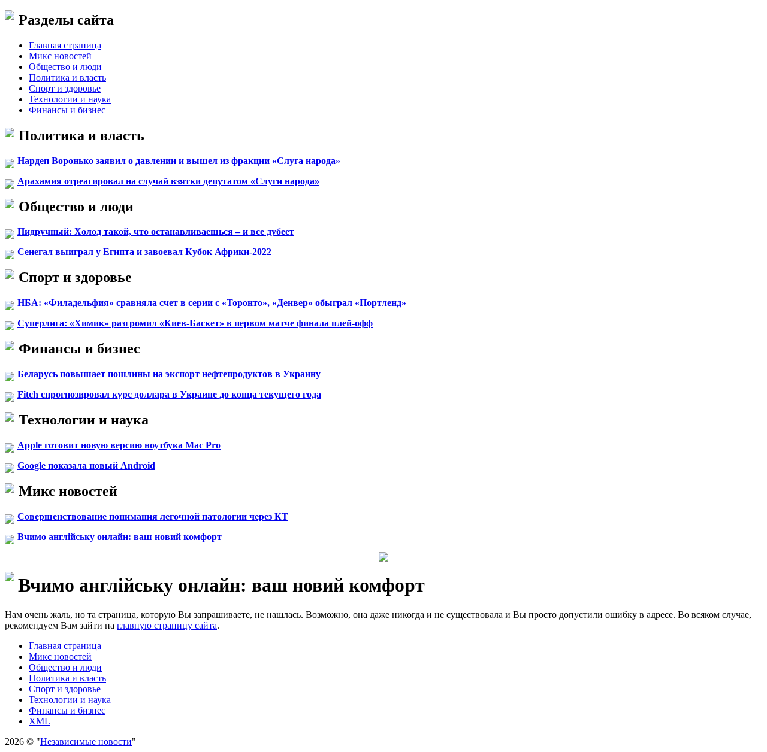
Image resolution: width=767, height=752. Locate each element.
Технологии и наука (70, 99)
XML (39, 721)
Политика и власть (67, 77)
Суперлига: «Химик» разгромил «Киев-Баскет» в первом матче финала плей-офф (195, 323)
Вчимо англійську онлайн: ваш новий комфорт (119, 537)
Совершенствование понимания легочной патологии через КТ (152, 516)
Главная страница (65, 45)
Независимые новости (86, 741)
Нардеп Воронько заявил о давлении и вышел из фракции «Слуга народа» (178, 161)
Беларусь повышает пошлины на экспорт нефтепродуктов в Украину (169, 374)
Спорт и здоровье (65, 88)
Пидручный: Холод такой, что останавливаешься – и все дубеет (155, 231)
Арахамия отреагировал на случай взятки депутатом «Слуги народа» (168, 181)
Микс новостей (60, 56)
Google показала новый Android (86, 465)
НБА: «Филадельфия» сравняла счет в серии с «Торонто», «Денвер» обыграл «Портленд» (211, 303)
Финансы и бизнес (67, 110)
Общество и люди (65, 67)
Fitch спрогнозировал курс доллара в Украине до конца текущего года (169, 394)
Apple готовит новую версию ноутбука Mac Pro (119, 445)
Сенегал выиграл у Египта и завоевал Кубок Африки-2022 (144, 252)
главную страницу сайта (167, 625)
